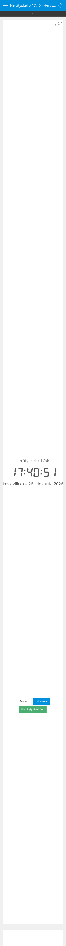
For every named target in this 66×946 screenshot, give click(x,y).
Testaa (23, 701)
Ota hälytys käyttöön (32, 709)
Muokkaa (41, 701)
